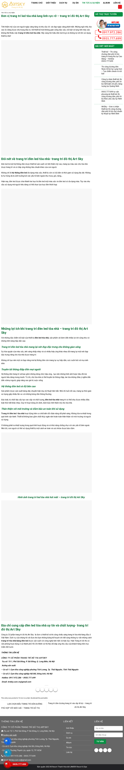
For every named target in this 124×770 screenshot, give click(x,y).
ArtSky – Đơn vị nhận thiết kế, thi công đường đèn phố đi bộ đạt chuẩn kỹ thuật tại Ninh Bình (111, 110)
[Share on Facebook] (38, 690)
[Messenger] (7, 741)
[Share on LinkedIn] (55, 690)
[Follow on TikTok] (105, 750)
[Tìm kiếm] (120, 7)
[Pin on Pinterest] (51, 690)
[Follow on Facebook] (96, 750)
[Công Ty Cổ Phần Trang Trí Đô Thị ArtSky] (13, 5)
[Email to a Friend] (47, 690)
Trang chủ (37, 3)
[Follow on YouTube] (110, 750)
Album (106, 3)
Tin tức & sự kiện (91, 3)
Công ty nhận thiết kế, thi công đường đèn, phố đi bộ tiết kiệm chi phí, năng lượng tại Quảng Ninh (111, 82)
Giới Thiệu (51, 3)
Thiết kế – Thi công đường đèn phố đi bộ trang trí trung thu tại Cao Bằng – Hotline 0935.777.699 (111, 56)
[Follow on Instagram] (101, 750)
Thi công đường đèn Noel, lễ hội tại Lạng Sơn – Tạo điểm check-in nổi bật (111, 70)
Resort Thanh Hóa (59, 767)
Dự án (76, 3)
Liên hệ (116, 3)
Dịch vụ (63, 3)
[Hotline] (7, 764)
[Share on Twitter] (42, 690)
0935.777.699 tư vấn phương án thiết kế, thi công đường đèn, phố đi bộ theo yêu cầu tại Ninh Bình (111, 96)
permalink (44, 698)
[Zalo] (7, 752)
